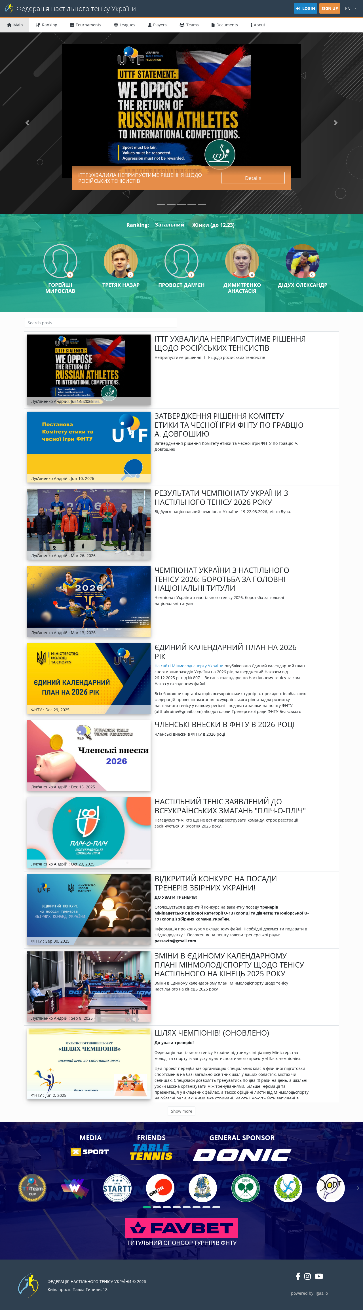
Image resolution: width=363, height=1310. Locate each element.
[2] (157, 1207)
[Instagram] (307, 1276)
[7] (206, 1207)
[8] (216, 1207)
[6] (197, 1207)
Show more (181, 1111)
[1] (147, 1207)
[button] (27, 123)
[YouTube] (319, 1276)
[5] (187, 1207)
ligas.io (321, 1293)
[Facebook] (298, 1276)
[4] (177, 1207)
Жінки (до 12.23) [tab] (213, 224)
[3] (167, 1207)
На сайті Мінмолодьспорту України (189, 665)
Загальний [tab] (169, 224)
